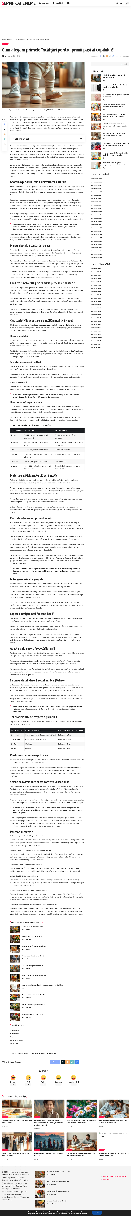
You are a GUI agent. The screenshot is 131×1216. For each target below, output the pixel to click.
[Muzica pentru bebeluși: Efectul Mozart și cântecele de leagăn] (114, 1141)
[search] (117, 3)
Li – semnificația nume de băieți (57, 1201)
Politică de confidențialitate (114, 1176)
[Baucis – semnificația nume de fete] (15, 997)
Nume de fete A (51, 1184)
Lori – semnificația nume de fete (32, 965)
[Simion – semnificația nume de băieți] (15, 978)
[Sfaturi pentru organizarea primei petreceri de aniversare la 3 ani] (96, 107)
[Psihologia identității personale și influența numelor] (96, 78)
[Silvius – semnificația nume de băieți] (15, 959)
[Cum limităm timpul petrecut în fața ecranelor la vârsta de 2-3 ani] (96, 136)
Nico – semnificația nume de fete (32, 936)
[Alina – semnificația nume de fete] (40, 1184)
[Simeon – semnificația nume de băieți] (15, 949)
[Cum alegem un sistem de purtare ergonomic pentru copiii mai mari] (96, 117)
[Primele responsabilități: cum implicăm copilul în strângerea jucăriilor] (96, 156)
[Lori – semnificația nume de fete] (15, 968)
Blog (5, 44)
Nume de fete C (26, 929)
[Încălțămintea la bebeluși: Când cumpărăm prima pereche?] (17, 1109)
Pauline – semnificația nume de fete (58, 1172)
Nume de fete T (51, 1194)
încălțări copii (34, 1053)
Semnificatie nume (18, 3)
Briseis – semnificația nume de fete (33, 1004)
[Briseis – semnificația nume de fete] (15, 1007)
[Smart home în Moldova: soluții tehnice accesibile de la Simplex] (96, 87)
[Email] (107, 56)
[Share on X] (103, 56)
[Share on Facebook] (100, 56)
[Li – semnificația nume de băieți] (40, 1204)
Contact (106, 1179)
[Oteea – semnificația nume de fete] (15, 1017)
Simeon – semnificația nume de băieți (34, 946)
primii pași (52, 1053)
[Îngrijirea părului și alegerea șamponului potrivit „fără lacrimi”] (96, 165)
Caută (125, 64)
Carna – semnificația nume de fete (33, 927)
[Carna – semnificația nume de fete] (15, 929)
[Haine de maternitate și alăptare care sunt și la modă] (17, 1141)
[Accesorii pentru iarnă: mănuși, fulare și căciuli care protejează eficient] (96, 146)
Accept (97, 1213)
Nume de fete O (26, 1017)
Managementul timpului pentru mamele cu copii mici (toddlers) (42, 985)
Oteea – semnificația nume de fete (33, 1014)
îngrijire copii (43, 1053)
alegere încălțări (23, 1053)
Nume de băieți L (51, 1204)
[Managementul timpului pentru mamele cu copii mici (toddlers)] (15, 988)
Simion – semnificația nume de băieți (34, 975)
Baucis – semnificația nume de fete (33, 995)
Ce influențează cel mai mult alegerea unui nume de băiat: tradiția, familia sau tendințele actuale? (48, 1122)
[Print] (113, 56)
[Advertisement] (65, 21)
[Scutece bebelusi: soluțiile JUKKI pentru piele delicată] (96, 97)
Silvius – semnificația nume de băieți (33, 956)
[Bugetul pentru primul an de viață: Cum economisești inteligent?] (114, 1109)
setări (85, 1214)
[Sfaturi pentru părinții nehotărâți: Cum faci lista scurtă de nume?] (82, 1141)
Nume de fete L (26, 968)
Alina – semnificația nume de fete (58, 1181)
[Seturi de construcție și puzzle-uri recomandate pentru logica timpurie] (96, 126)
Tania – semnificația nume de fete (58, 1191)
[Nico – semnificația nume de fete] (15, 939)
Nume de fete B (26, 998)
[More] (116, 56)
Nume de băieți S (26, 949)
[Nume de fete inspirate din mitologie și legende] (49, 1141)
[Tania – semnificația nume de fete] (40, 1194)
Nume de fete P (51, 1174)
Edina (4, 56)
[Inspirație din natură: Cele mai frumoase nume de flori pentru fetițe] (82, 1109)
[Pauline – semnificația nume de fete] (40, 1174)
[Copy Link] (110, 56)
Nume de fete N (26, 939)
